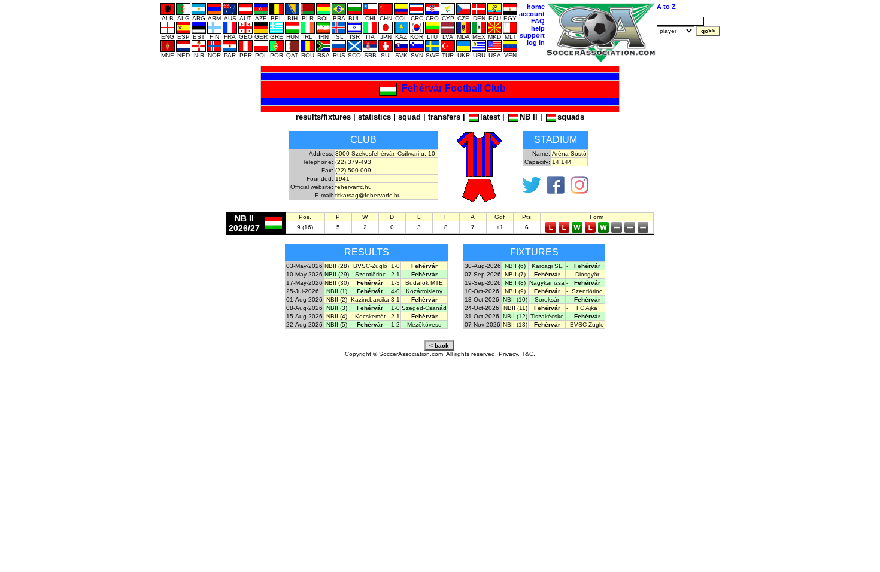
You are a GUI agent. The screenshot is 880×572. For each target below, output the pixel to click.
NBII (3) (336, 308)
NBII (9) (515, 291)
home (536, 6)
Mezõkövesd (424, 324)
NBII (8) (515, 282)
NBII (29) (336, 274)
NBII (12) (515, 316)
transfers (444, 116)
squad (409, 116)
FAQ (538, 21)
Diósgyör (587, 274)
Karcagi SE (547, 266)
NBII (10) (515, 299)
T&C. (528, 354)
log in (536, 42)
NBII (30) (336, 282)
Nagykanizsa (547, 282)
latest (490, 116)
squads (570, 116)
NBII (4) (336, 316)
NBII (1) (336, 291)
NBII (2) (336, 299)
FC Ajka (586, 308)
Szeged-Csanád (424, 308)
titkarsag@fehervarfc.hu (368, 195)
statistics (374, 116)
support (532, 35)
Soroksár (547, 299)
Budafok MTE (424, 282)
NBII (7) (515, 274)
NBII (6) (515, 266)
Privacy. (509, 354)
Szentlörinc (370, 274)
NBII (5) (336, 324)
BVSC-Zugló (370, 266)
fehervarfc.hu (353, 187)
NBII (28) (336, 266)
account (532, 13)
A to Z (666, 6)
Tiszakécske (547, 316)
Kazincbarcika (370, 299)
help (538, 28)
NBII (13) (515, 324)
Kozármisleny (424, 291)
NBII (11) (515, 308)
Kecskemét (370, 316)
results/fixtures (323, 116)
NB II (529, 116)
